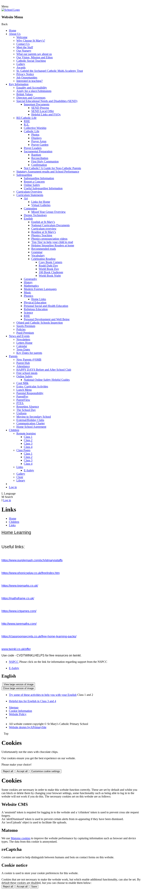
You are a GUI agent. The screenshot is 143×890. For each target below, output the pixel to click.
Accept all (22, 771)
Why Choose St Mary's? (30, 40)
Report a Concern (34, 181)
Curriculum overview (43, 228)
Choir (19, 477)
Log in (13, 487)
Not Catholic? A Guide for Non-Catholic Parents (52, 168)
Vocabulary (38, 255)
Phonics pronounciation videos (49, 238)
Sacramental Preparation (38, 151)
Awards (21, 67)
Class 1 (28, 436)
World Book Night (50, 275)
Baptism (36, 154)
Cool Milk (22, 383)
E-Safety (29, 470)
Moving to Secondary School (33, 416)
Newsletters (23, 339)
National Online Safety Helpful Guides (47, 379)
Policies (21, 329)
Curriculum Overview (29, 191)
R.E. (26, 124)
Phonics (28, 295)
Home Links (38, 299)
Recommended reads (43, 248)
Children (14, 430)
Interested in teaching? (29, 80)
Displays (36, 138)
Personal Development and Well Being (46, 319)
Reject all (8, 771)
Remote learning (26, 433)
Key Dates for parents (29, 352)
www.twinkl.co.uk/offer (16, 649)
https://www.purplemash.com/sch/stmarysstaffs (32, 560)
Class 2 (28, 440)
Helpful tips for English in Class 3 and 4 (32, 701)
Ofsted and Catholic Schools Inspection (39, 322)
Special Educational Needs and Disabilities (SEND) (46, 101)
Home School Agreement (31, 426)
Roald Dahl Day (48, 265)
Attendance (23, 366)
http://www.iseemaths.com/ (18, 623)
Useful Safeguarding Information (43, 188)
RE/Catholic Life (26, 117)
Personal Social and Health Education (46, 305)
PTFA (20, 403)
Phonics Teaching (41, 235)
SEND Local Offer (42, 111)
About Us (14, 33)
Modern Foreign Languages (40, 289)
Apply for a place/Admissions (33, 91)
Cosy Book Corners (50, 262)
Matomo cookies (20, 838)
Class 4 (28, 446)
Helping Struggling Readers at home (52, 245)
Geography (30, 279)
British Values (24, 94)
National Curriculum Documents (50, 225)
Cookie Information (20, 710)
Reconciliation (39, 158)
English (28, 218)
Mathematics (31, 285)
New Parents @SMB (28, 359)
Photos (35, 134)
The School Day (26, 410)
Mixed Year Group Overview (48, 211)
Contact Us (23, 44)
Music (27, 292)
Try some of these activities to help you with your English (43, 694)
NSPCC (14, 661)
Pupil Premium (25, 332)
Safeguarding (24, 174)
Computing (30, 208)
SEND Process (40, 107)
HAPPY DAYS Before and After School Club (43, 369)
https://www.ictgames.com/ (18, 611)
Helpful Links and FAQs (46, 114)
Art (26, 198)
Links (19, 467)
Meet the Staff (24, 47)
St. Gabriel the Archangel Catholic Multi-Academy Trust (49, 70)
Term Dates (23, 349)
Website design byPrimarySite (27, 727)
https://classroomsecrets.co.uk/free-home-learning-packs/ (38, 636)
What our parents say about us (34, 54)
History (28, 282)
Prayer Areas (38, 141)
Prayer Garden (39, 144)
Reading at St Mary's (43, 232)
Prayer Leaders (33, 148)
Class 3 (28, 443)
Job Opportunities (26, 77)
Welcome (21, 37)
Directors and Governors (30, 97)
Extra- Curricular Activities (32, 386)
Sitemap (13, 707)
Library (20, 480)
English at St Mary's (43, 221)
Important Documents (36, 104)
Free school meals (26, 373)
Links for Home (40, 201)
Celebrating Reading (43, 258)
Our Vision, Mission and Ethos (34, 57)
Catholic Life (31, 131)
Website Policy (17, 714)
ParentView (23, 399)
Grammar (36, 252)
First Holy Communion (45, 161)
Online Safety (32, 185)
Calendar (21, 346)
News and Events (19, 336)
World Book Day (49, 268)
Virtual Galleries (40, 205)
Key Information (18, 84)
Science (28, 312)
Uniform (21, 413)
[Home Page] (10, 9)
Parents (13, 356)
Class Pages (23, 450)
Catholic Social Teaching (31, 60)
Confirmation (39, 164)
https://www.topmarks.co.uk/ (19, 585)
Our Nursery (23, 50)
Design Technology (35, 215)
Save (34, 886)
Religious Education (36, 309)
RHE (27, 121)
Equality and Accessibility (31, 87)
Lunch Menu (24, 389)
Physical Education (35, 302)
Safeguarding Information (39, 178)
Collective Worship (35, 127)
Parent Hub (23, 363)
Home (12, 30)
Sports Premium (25, 326)
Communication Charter (30, 423)
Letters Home (24, 342)
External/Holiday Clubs (30, 420)
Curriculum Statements (29, 195)
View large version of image (19, 684)
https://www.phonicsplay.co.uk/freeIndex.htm (30, 573)
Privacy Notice (25, 74)
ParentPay (22, 396)
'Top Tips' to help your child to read (52, 242)
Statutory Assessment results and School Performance (47, 171)
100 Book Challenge (51, 272)
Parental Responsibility (29, 393)
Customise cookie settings (45, 771)
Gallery (20, 64)
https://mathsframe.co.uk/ (17, 598)
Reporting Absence (27, 406)
